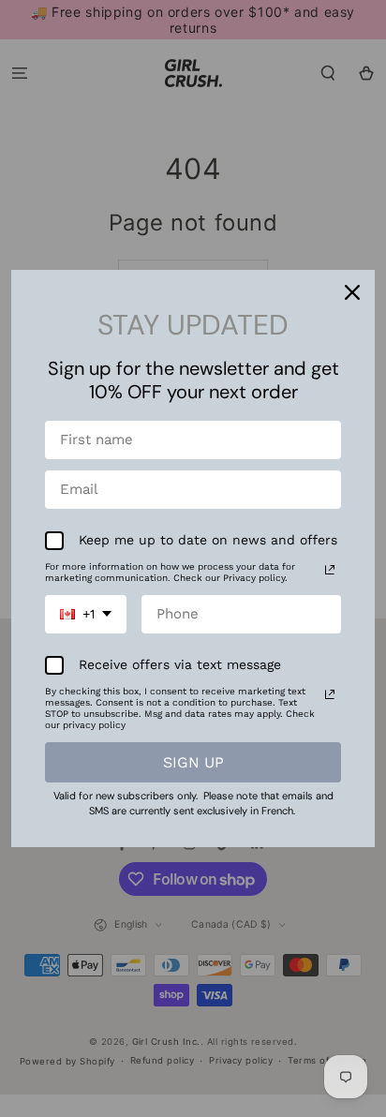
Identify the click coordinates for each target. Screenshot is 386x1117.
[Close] (352, 292)
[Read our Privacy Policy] (330, 569)
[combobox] (85, 614)
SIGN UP (193, 762)
